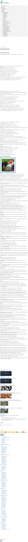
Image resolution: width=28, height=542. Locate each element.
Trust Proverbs (3, 507)
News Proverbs (3, 482)
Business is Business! (4, 490)
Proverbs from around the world (7, 21)
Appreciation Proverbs (4, 447)
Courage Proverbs (4, 457)
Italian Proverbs (16, 147)
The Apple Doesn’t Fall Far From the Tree (5, 377)
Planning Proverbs (4, 461)
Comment (1, 430)
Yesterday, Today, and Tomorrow (5, 529)
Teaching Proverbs (4, 486)
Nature (4, 19)
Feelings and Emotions (5, 13)
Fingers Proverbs (4, 512)
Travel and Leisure (5, 35)
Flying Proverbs (3, 520)
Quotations (4, 22)
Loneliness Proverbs (4, 473)
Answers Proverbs (4, 481)
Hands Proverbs (4, 513)
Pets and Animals (5, 20)
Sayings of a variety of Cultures (6, 26)
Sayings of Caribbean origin (6, 29)
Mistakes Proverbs (4, 474)
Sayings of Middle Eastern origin (7, 31)
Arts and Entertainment (5, 12)
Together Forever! (4, 452)
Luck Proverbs (3, 502)
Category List (3, 11)
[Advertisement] (14, 42)
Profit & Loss (3, 441)
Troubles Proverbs (4, 478)
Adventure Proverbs (4, 517)
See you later (3, 442)
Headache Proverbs (4, 514)
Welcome (3, 6)
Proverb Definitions (4, 8)
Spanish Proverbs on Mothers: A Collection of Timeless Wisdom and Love (9, 399)
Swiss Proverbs (10, 146)
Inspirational (4, 17)
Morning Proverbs (4, 525)
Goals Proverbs (3, 459)
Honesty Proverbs (4, 503)
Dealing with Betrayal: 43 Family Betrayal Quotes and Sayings (7, 392)
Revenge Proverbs (4, 476)
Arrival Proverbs (3, 518)
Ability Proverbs (3, 496)
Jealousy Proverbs (4, 500)
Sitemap (3, 10)
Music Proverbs (3, 468)
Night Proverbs (3, 526)
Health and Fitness (5, 15)
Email (1, 425)
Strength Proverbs (4, 451)
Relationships (4, 24)
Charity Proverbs (2, 414)
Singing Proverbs (4, 469)
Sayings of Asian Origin (6, 28)
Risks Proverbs (3, 463)
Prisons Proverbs (4, 475)
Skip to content (2, 0)
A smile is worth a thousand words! (6, 437)
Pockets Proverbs (4, 491)
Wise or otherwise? (4, 443)
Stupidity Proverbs (4, 484)
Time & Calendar (5, 34)
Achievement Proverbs (4, 446)
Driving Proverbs (4, 519)
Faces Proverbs (3, 511)
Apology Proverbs (4, 497)
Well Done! (3, 453)
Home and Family (5, 16)
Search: (1, 4)
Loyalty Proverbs (4, 501)
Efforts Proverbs (4, 458)
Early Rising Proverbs (4, 524)
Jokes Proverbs (3, 467)
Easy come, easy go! (4, 438)
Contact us (3, 7)
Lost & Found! (3, 440)
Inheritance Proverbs (2, 407)
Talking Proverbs (4, 485)
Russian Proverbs (13, 154)
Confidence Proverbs (4, 498)
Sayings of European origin (6, 30)
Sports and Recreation (5, 33)
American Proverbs (23, 129)
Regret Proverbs (4, 505)
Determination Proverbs (4, 448)
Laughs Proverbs (4, 449)
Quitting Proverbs (4, 462)
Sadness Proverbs (4, 506)
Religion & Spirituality (5, 25)
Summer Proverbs (4, 528)
